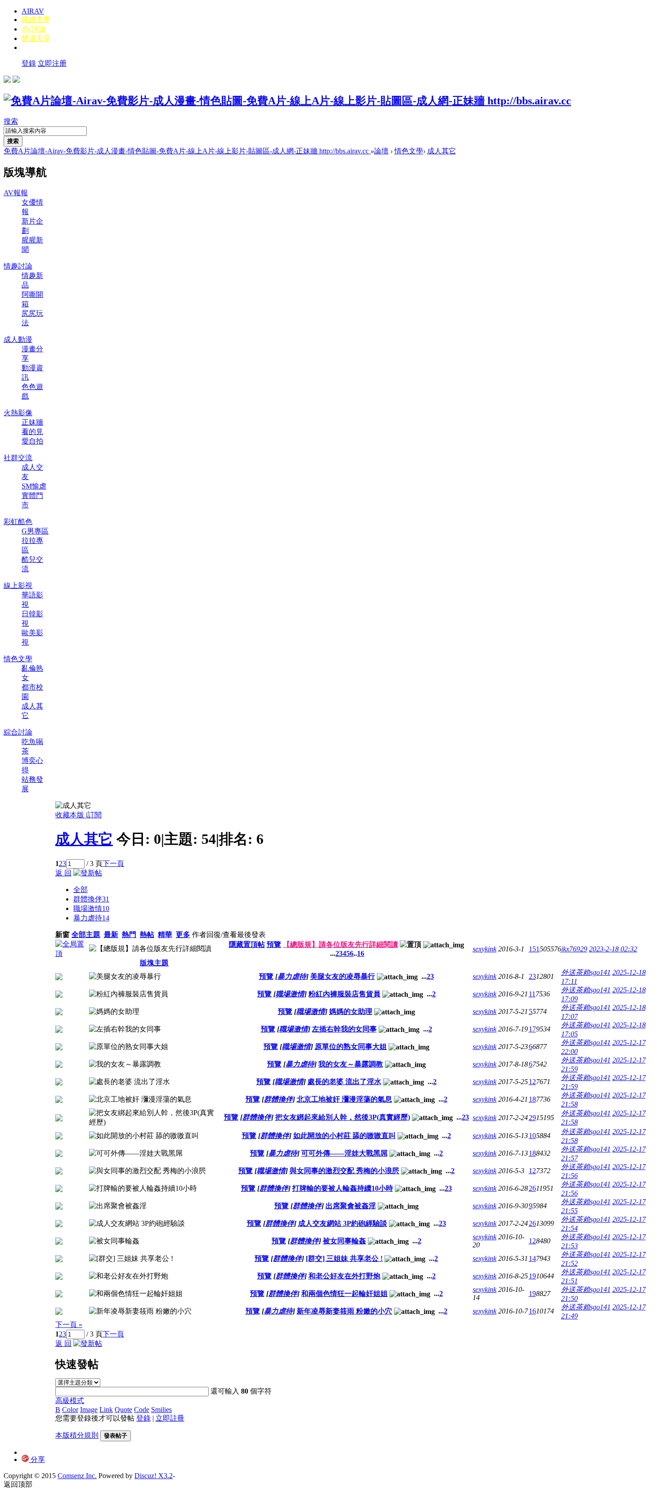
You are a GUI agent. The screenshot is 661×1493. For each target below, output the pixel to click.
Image (89, 1409)
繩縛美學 (36, 19)
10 (532, 1135)
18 (532, 1099)
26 (532, 1188)
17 (532, 1029)
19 (532, 1276)
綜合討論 (18, 732)
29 (532, 1117)
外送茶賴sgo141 (586, 972)
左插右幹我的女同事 (344, 1029)
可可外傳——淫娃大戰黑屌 (344, 1153)
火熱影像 (18, 413)
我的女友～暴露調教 (350, 1064)
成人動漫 (18, 339)
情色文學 (408, 151)
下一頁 (113, 863)
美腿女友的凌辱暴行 (342, 976)
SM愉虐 (34, 486)
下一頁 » (68, 1324)
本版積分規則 (76, 1435)
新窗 (62, 934)
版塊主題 (154, 963)
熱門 (129, 934)
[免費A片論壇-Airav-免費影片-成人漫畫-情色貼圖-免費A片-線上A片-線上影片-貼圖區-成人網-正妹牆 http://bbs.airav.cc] (287, 101)
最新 (111, 934)
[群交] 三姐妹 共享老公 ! (344, 1258)
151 (534, 949)
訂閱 (94, 815)
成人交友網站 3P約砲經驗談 (342, 1223)
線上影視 (18, 585)
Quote (123, 1409)
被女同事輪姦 (344, 1241)
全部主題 (85, 934)
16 (360, 953)
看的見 (32, 431)
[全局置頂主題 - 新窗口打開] (72, 953)
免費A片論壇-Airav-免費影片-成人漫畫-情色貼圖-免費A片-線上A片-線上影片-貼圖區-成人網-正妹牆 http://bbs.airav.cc (187, 151)
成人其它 (441, 151)
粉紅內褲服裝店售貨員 (344, 994)
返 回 (63, 873)
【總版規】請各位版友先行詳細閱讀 (340, 944)
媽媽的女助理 (350, 1011)
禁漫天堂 (36, 38)
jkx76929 (574, 949)
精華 (165, 934)
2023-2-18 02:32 (613, 949)
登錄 (29, 63)
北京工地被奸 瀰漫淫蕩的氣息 (344, 1099)
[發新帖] (87, 873)
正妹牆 (32, 422)
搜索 (11, 121)
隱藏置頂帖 (247, 944)
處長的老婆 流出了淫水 (344, 1081)
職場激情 (91, 908)
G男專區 (35, 531)
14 (532, 1258)
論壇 (381, 151)
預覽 (274, 944)
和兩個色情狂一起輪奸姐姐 (344, 1293)
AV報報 (16, 193)
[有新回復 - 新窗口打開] (59, 978)
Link (106, 1409)
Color (70, 1409)
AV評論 (34, 29)
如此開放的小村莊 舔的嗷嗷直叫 (344, 1135)
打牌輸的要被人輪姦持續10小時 (342, 1188)
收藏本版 (70, 815)
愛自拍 (32, 441)
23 (532, 976)
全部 (80, 889)
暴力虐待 (91, 918)
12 (532, 1081)
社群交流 (18, 458)
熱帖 (147, 934)
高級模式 (69, 1400)
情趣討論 (18, 266)
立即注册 (52, 63)
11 (532, 994)
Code (141, 1409)
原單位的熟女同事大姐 (351, 1046)
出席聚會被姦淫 (351, 1206)
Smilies (161, 1409)
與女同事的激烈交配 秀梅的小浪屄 (344, 1171)
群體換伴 (91, 899)
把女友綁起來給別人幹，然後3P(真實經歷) (342, 1117)
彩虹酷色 (18, 521)
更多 (183, 934)
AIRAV (33, 11)
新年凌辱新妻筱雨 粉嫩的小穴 (344, 1311)
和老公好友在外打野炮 (344, 1276)
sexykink (484, 949)
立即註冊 (170, 1418)
